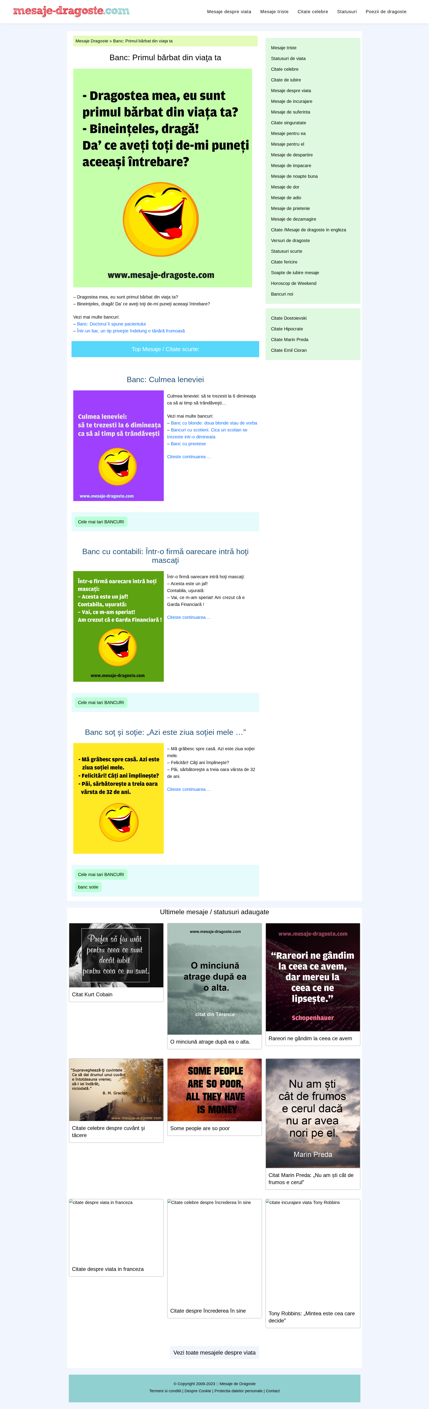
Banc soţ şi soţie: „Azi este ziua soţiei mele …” (165, 732)
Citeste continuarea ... (189, 456)
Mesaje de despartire (292, 154)
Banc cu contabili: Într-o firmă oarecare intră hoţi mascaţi (165, 555)
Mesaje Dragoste (92, 41)
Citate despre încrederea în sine (208, 1311)
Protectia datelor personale (238, 1391)
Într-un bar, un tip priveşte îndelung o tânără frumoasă (131, 330)
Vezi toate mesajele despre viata (214, 1352)
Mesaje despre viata (229, 11)
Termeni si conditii (165, 1391)
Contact (273, 1391)
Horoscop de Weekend (293, 283)
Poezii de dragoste (386, 11)
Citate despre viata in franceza (108, 1269)
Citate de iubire (286, 79)
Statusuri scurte (286, 251)
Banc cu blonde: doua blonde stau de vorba (214, 423)
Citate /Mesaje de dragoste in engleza (308, 229)
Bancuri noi (282, 294)
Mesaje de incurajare (291, 101)
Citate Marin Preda (289, 339)
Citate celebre (313, 11)
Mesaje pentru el (287, 144)
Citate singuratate (288, 122)
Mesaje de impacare (291, 165)
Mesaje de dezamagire (293, 219)
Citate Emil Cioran (289, 350)
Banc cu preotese (188, 443)
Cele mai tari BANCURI (101, 521)
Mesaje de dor (285, 186)
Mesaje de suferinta (290, 112)
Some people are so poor (200, 1128)
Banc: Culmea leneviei (165, 379)
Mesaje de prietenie (290, 208)
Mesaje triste (274, 11)
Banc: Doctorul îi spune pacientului (111, 323)
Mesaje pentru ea (288, 133)
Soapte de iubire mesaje (295, 272)
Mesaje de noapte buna (294, 176)
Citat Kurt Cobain (92, 994)
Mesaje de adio (286, 197)
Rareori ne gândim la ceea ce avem (310, 1038)
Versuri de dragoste (290, 240)
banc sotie (88, 887)
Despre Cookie (198, 1391)
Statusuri (347, 11)
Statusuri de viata (288, 58)
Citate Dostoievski (289, 318)
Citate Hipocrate (287, 328)
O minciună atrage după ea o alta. (210, 1042)
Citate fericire (284, 261)
